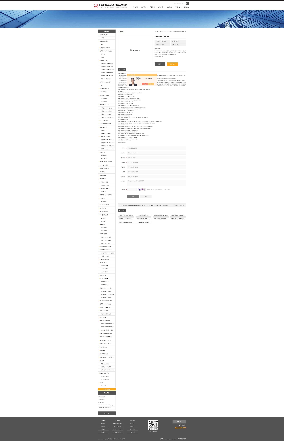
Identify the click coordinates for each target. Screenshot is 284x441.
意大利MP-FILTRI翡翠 (105, 82)
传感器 (102, 44)
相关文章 (106, 413)
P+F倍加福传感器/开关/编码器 (107, 246)
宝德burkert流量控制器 (106, 78)
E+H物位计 (103, 218)
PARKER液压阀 (104, 269)
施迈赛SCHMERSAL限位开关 (108, 145)
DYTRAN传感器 (104, 211)
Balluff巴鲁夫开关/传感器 (106, 333)
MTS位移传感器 (104, 182)
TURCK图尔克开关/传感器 (106, 330)
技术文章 (132, 429)
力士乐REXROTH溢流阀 (106, 114)
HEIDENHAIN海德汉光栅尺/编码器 (107, 337)
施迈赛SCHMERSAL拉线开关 (108, 142)
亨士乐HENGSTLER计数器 (107, 326)
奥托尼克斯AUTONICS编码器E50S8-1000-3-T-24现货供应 (178, 218)
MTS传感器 (103, 171)
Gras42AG (103, 385)
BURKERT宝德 (103, 60)
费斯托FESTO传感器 (106, 237)
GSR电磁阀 (103, 208)
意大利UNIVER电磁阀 (105, 304)
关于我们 (143, 7)
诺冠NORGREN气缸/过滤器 (107, 294)
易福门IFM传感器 (104, 310)
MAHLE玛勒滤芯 (104, 354)
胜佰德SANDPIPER (105, 47)
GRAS (101, 382)
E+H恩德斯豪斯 (104, 215)
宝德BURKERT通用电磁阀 (107, 72)
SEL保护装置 (103, 175)
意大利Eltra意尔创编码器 (106, 195)
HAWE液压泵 (104, 227)
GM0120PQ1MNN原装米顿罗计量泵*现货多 (135, 205)
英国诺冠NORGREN (105, 188)
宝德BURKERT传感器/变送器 (107, 69)
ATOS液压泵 (104, 98)
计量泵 (102, 38)
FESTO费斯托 (103, 234)
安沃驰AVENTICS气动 (105, 123)
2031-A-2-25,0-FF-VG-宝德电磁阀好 (159, 205)
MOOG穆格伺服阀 (104, 259)
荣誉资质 (169, 7)
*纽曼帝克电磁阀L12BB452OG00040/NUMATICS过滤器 (144, 218)
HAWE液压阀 (104, 230)
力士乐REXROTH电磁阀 (106, 111)
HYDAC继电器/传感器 (106, 133)
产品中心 (168, 31)
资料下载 (177, 7)
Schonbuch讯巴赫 (104, 88)
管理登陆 (184, 439)
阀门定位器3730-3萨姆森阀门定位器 (126, 215)
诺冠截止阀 (103, 191)
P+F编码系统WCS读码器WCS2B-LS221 (118, 423)
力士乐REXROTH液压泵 (106, 108)
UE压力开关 (103, 275)
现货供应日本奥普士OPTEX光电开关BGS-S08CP (161, 215)
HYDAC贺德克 (103, 127)
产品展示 (152, 7)
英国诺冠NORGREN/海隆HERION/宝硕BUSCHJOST (107, 288)
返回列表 (182, 205)
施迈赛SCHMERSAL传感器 (107, 149)
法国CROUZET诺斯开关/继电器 (107, 357)
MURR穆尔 (102, 350)
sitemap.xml (168, 439)
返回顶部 (176, 205)
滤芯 (102, 85)
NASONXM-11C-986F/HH (104, 407)
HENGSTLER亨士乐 (105, 320)
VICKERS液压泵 (104, 281)
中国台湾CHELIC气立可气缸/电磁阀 (107, 343)
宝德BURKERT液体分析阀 (107, 66)
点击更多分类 (107, 389)
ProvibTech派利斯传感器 (106, 161)
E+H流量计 (103, 221)
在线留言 (103, 429)
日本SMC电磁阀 (104, 364)
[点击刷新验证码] (141, 189)
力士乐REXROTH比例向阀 (107, 117)
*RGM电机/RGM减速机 (143, 222)
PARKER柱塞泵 (104, 265)
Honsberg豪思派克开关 (105, 340)
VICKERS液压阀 (104, 284)
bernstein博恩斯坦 (104, 373)
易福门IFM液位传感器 (106, 314)
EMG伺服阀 (103, 317)
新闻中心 (160, 7)
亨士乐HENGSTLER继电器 (107, 323)
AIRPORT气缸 (103, 92)
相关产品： (122, 210)
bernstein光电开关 (105, 376)
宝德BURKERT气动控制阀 (107, 63)
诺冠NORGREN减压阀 (106, 291)
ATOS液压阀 (104, 101)
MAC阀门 (102, 198)
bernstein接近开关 (105, 379)
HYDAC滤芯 (104, 130)
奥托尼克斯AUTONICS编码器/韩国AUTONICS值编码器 (178, 215)
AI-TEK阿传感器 (104, 165)
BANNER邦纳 (103, 347)
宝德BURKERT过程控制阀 (107, 75)
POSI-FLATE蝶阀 (104, 120)
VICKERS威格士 (104, 278)
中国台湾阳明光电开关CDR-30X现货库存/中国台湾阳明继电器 (161, 218)
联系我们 (186, 7)
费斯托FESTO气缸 (105, 243)
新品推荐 (106, 393)
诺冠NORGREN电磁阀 (106, 297)
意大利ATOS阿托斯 (104, 95)
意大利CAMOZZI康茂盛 (106, 51)
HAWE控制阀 (102, 396)
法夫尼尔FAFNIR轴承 (106, 367)
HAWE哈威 (102, 224)
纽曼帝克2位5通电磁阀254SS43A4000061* (126, 222)
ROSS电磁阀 (103, 178)
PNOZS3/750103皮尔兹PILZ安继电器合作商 (118, 432)
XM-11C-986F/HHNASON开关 (106, 405)
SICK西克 (102, 152)
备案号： (162, 439)
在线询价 (160, 64)
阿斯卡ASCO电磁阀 (105, 256)
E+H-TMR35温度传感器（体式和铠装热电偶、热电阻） (118, 426)
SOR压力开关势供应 (143, 215)
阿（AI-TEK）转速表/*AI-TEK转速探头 (118, 429)
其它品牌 (102, 360)
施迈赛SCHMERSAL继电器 (107, 139)
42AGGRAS (101, 402)
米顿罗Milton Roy (104, 34)
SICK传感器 (103, 155)
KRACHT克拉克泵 (104, 204)
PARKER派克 (103, 262)
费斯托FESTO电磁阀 (106, 240)
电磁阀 (102, 57)
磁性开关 (103, 54)
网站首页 (135, 7)
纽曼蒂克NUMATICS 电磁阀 (107, 253)
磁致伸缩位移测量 (105, 185)
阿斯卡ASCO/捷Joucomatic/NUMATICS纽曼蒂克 (107, 249)
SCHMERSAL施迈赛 (105, 136)
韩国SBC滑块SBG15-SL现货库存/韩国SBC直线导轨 (126, 218)
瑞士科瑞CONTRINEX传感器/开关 (108, 370)
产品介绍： (122, 69)
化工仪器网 (179, 439)
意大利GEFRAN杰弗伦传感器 (107, 307)
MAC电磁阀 (103, 201)
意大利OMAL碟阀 (104, 168)
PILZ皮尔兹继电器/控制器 (106, 300)
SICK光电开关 (104, 158)
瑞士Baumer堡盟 (104, 41)
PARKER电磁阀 (104, 272)
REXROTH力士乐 (104, 104)
